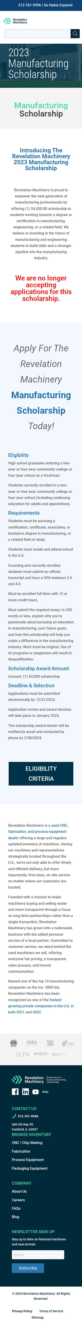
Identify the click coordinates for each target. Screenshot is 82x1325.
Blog (15, 1217)
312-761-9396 (29, 5)
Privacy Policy (22, 1311)
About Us (19, 1191)
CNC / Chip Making (27, 1143)
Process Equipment (28, 1160)
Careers (18, 1200)
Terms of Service (51, 1311)
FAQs (16, 1208)
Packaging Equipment (29, 1168)
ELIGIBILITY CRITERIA (41, 773)
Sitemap (38, 1317)
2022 (37, 1012)
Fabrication (21, 1151)
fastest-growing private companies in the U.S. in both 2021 (41, 1006)
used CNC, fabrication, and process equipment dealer (38, 831)
